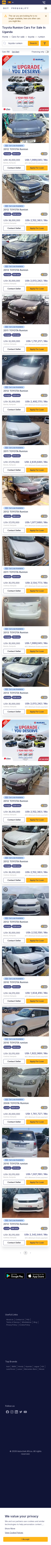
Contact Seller (14, 168)
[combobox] (11, 2)
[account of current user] (46, 8)
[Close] (46, 16)
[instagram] (12, 1412)
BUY (6, 8)
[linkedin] (16, 1412)
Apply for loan (37, 168)
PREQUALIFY (20, 8)
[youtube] (25, 1412)
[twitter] (21, 1412)
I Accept (25, 1539)
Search (33, 43)
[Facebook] (7, 1412)
